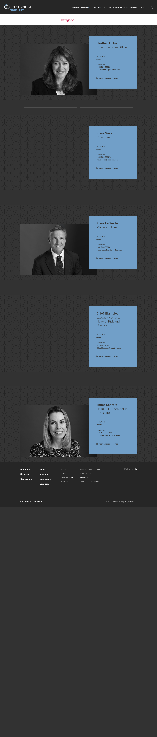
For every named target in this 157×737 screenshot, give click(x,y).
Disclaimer (64, 481)
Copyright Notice (66, 477)
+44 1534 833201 (103, 67)
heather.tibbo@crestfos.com (108, 70)
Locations (107, 7)
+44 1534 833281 (103, 247)
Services (84, 7)
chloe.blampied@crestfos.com (108, 348)
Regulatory (84, 477)
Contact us (45, 479)
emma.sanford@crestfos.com (108, 435)
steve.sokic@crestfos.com (107, 160)
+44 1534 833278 (103, 157)
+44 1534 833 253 (104, 433)
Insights (44, 474)
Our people (74, 7)
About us (25, 469)
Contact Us (144, 7)
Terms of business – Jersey (90, 481)
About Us (95, 7)
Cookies (63, 473)
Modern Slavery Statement (90, 469)
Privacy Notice (85, 473)
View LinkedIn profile (108, 78)
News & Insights (120, 7)
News (42, 469)
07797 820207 (102, 345)
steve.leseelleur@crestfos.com (109, 250)
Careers (133, 7)
